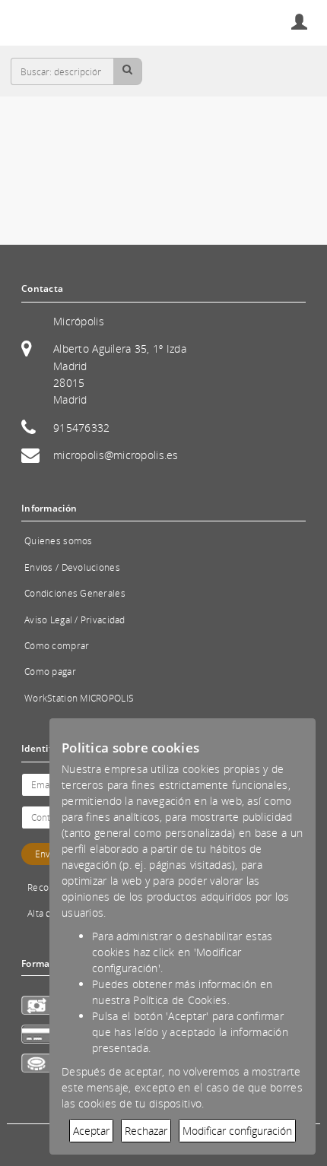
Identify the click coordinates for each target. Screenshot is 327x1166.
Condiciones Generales (74, 593)
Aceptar (91, 1130)
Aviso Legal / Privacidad (74, 619)
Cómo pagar (50, 671)
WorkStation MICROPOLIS (79, 698)
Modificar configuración (237, 1130)
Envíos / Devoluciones (72, 567)
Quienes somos (58, 540)
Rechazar (146, 1130)
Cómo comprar (56, 645)
